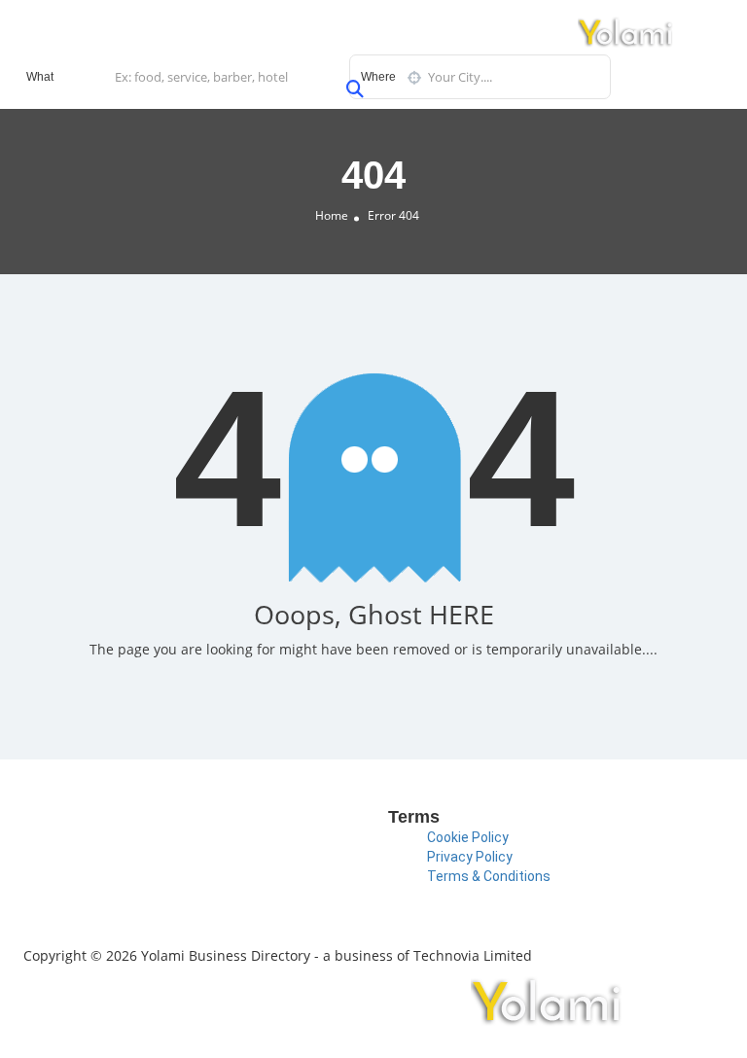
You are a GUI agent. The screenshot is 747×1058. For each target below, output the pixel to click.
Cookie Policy (468, 837)
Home (331, 215)
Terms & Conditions (489, 876)
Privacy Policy (470, 856)
